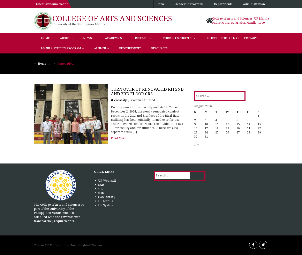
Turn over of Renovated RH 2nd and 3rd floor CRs (147, 91)
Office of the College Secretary (232, 38)
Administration (254, 4)
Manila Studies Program (61, 48)
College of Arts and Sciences (112, 18)
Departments (223, 4)
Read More (118, 138)
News (88, 38)
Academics (114, 38)
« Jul (197, 145)
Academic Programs (189, 4)
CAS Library (106, 197)
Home (161, 4)
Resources (159, 48)
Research (143, 38)
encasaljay (121, 100)
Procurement (130, 48)
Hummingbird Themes (86, 245)
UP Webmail (107, 180)
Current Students (178, 38)
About (65, 38)
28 (248, 132)
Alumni (100, 48)
